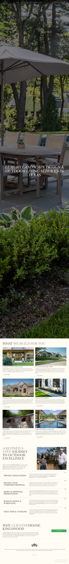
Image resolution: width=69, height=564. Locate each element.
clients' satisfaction (7, 532)
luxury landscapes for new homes (44, 369)
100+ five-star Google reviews (19, 534)
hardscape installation (40, 503)
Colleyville (17, 370)
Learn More (7, 374)
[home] (5, 2)
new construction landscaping (42, 476)
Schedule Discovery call (58, 2)
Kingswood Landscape (6, 368)
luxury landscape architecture (39, 490)
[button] (17, 2)
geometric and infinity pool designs (43, 433)
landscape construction (16, 464)
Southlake (10, 370)
